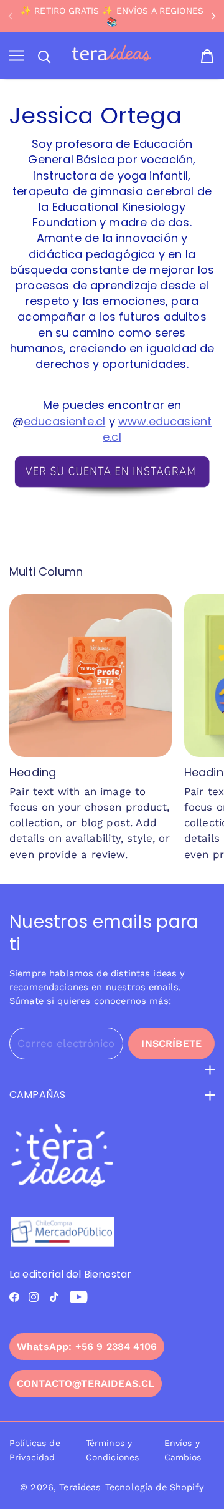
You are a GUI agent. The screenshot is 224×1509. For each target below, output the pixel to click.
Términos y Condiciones (112, 1450)
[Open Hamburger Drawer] (16, 56)
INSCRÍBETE (171, 1043)
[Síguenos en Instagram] (34, 1297)
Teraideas (80, 1487)
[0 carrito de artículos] (207, 56)
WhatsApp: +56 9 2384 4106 (87, 1346)
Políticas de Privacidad (34, 1450)
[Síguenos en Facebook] (14, 1297)
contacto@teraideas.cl (85, 1383)
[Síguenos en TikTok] (54, 1297)
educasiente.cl (65, 421)
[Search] (44, 56)
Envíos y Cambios (183, 1450)
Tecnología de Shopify (154, 1487)
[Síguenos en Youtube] (79, 1297)
